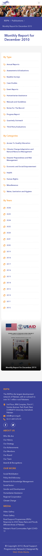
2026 (9, 208)
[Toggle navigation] (39, 2)
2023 (9, 227)
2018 (9, 258)
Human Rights (12, 179)
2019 (9, 252)
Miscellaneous (12, 185)
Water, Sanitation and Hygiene (19, 192)
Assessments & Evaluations (18, 71)
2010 (9, 308)
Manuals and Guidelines (16, 102)
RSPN (6, 21)
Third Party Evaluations (16, 127)
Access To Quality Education (18, 143)
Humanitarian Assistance (17, 96)
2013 (9, 289)
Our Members (9, 451)
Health (9, 173)
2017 (9, 264)
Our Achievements (10, 448)
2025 (9, 214)
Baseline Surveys (13, 77)
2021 (9, 239)
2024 (9, 220)
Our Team (7, 459)
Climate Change (9, 501)
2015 (9, 277)
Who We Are (8, 436)
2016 (9, 270)
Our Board (7, 455)
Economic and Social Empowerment (21, 167)
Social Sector (8, 485)
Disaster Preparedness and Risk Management (19, 159)
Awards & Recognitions (12, 463)
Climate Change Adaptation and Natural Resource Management (20, 151)
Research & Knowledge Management (18, 482)
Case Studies (12, 83)
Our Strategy (8, 444)
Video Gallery (8, 512)
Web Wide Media (21, 552)
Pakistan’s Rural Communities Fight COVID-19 (20, 530)
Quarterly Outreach (15, 121)
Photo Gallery (8, 516)
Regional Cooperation (12, 497)
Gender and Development (14, 489)
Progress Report (13, 114)
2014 (9, 283)
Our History (8, 440)
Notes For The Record (15, 108)
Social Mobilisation (10, 474)
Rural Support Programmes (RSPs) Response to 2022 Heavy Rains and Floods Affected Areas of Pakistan (20, 522)
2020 (9, 245)
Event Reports (12, 89)
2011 (9, 302)
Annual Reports (13, 64)
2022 (9, 233)
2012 (9, 295)
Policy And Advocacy (11, 478)
